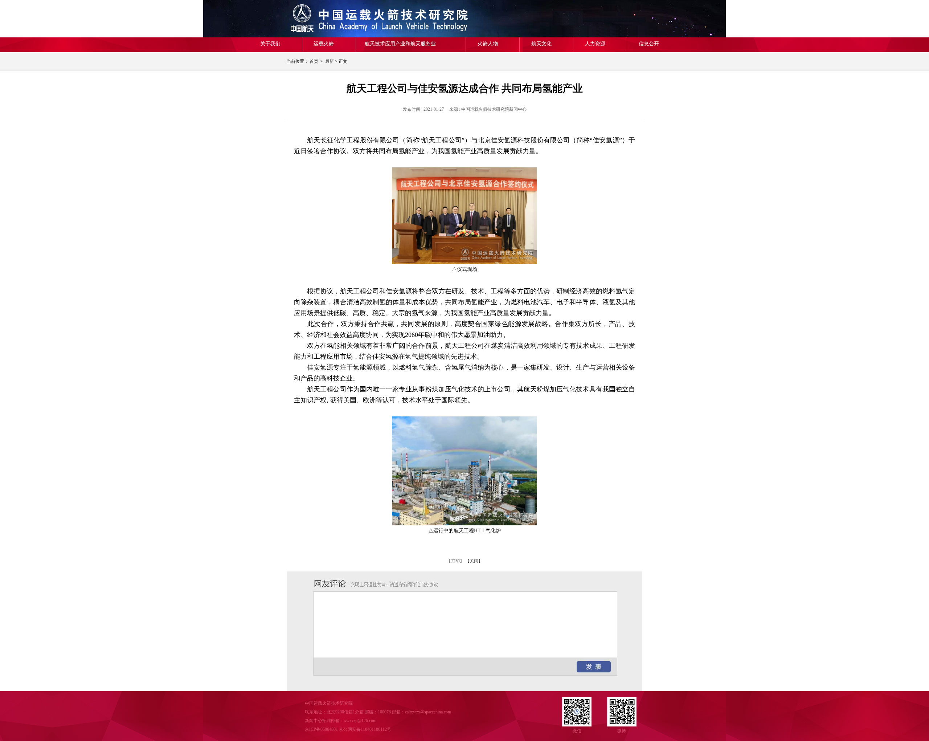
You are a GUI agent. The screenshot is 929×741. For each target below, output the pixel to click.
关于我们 (270, 43)
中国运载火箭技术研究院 (339, 18)
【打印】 (455, 560)
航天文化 (541, 43)
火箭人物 (488, 43)
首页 (314, 61)
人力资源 (595, 43)
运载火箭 (324, 43)
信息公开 (649, 43)
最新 (329, 61)
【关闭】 (474, 560)
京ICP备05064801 (321, 729)
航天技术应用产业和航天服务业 (400, 43)
